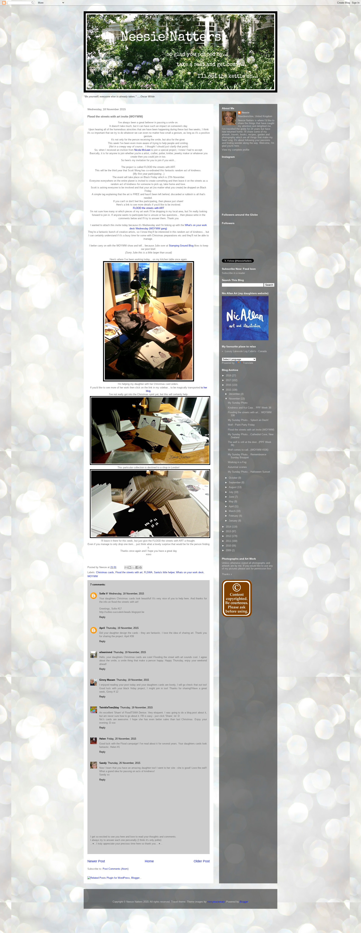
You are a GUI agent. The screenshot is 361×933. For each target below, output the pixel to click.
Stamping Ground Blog (181, 245)
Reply (102, 617)
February (234, 515)
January (233, 520)
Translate (248, 363)
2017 (229, 380)
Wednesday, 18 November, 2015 (126, 593)
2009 (229, 550)
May (231, 501)
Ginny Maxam (107, 679)
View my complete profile (235, 149)
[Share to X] (133, 567)
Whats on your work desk (190, 572)
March (232, 511)
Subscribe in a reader (233, 273)
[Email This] (126, 567)
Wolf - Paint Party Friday (241, 424)
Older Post (202, 861)
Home (149, 861)
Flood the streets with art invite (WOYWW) (251, 429)
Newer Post (96, 861)
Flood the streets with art (129, 572)
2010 (229, 545)
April (102, 628)
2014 (229, 526)
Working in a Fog (237, 462)
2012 (229, 536)
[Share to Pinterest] (140, 567)
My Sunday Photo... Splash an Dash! (248, 420)
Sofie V (103, 593)
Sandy (103, 763)
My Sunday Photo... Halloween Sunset (249, 471)
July (231, 492)
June (232, 496)
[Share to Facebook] (137, 567)
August (233, 487)
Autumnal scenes (237, 467)
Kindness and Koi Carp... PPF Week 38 (249, 407)
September (235, 482)
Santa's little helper (164, 572)
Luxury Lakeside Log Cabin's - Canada (246, 351)
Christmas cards (105, 572)
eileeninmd (105, 652)
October (233, 477)
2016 (229, 385)
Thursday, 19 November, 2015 (122, 628)
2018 (229, 375)
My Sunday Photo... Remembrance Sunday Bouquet (247, 456)
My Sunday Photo (237, 402)
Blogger (244, 901)
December (235, 394)
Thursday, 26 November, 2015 (124, 763)
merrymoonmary (216, 901)
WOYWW (92, 576)
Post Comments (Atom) (115, 868)
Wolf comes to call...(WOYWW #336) (248, 449)
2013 (229, 531)
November (235, 398)
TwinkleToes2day (109, 707)
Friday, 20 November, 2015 (121, 738)
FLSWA (148, 572)
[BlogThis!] (130, 567)
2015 (229, 389)
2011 (229, 541)
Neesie (245, 112)
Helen (102, 738)
